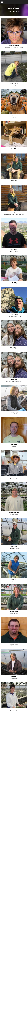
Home (9, 11)
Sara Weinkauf (14, 611)
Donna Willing (14, 709)
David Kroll (14, 249)
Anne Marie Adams (14, 45)
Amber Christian (14, 83)
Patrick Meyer (14, 347)
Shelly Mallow (14, 282)
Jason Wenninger (14, 644)
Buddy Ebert (14, 116)
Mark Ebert (14, 180)
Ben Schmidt (14, 477)
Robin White (14, 676)
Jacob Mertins (14, 314)
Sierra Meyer (14, 379)
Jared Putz (14, 444)
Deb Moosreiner (14, 412)
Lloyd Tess (14, 546)
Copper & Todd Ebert (14, 148)
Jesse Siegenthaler (14, 512)
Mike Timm (14, 579)
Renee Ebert (14, 212)
